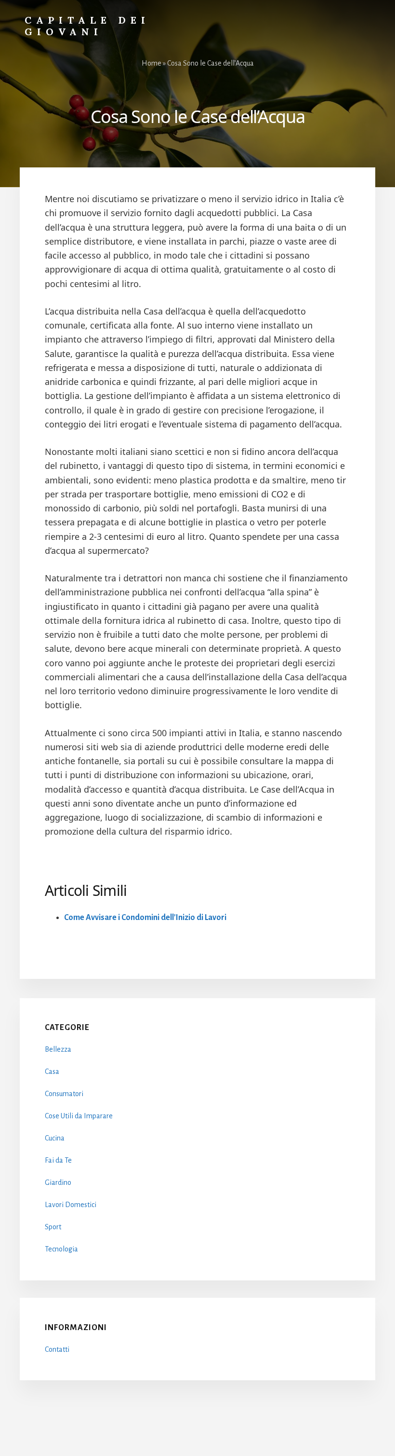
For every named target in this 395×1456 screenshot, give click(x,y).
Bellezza (58, 1049)
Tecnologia (61, 1249)
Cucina (55, 1138)
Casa (52, 1071)
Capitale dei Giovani (87, 26)
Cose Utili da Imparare (79, 1116)
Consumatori (64, 1094)
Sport (53, 1227)
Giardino (58, 1182)
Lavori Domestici (70, 1205)
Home (151, 63)
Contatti (57, 1349)
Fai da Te (58, 1160)
